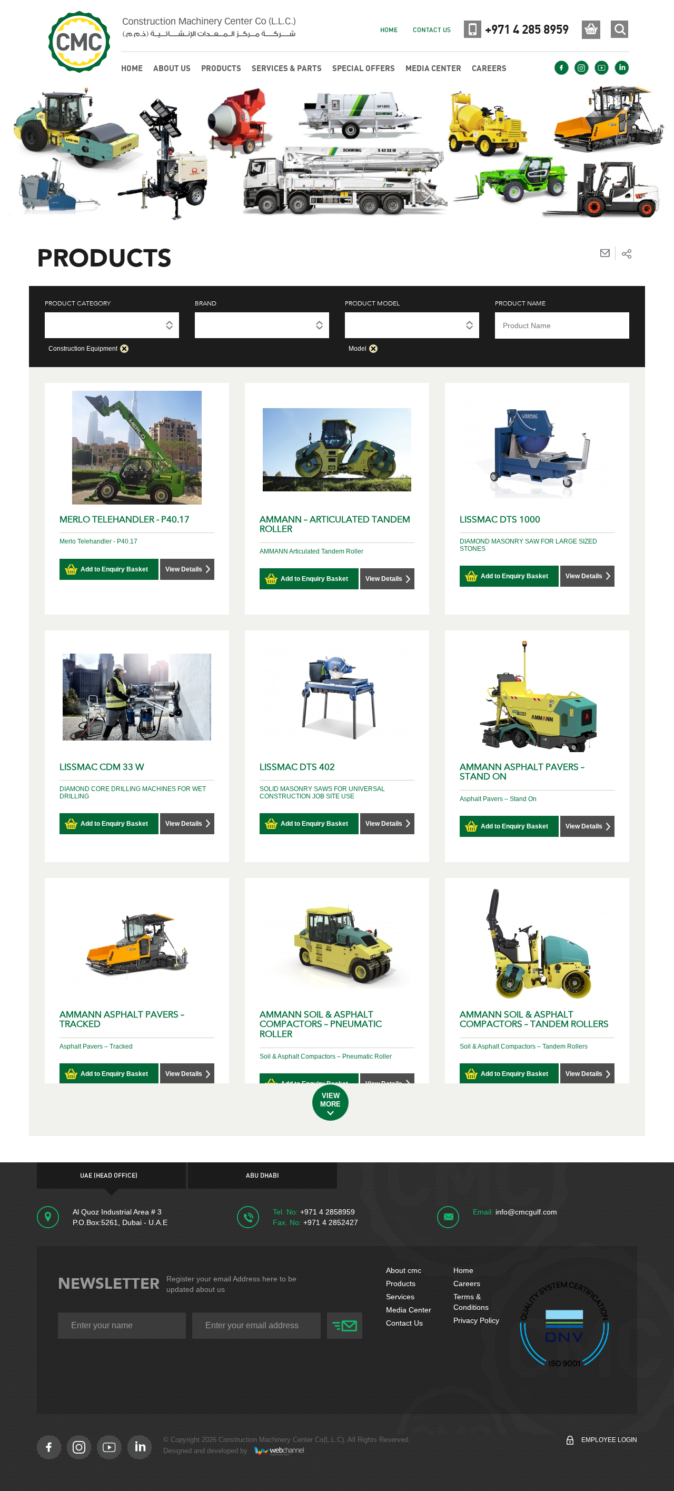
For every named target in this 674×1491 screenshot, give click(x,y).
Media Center (433, 68)
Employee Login (609, 1440)
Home (389, 30)
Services (400, 1296)
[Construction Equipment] (112, 323)
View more (330, 1100)
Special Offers (363, 68)
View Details (183, 569)
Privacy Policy (476, 1320)
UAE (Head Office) (108, 1175)
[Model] (412, 323)
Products (400, 1283)
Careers (489, 68)
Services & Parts (287, 68)
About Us (172, 68)
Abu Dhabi (262, 1175)
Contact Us (432, 30)
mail (604, 253)
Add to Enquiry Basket (114, 569)
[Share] (626, 253)
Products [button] (221, 68)
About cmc (403, 1270)
